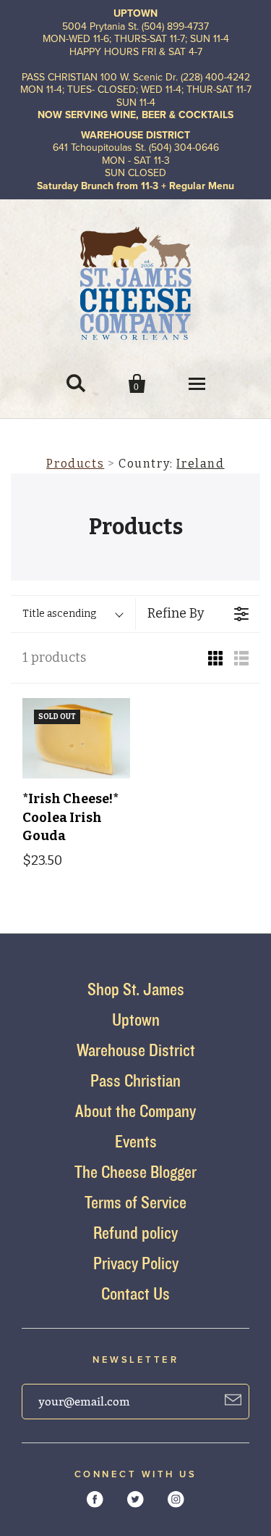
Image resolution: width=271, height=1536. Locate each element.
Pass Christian (135, 1080)
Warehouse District (136, 1049)
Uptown (136, 1019)
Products (75, 463)
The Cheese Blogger (135, 1171)
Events (136, 1141)
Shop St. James (135, 989)
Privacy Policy (135, 1263)
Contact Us (135, 1293)
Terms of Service (135, 1202)
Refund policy (135, 1232)
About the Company (135, 1110)
